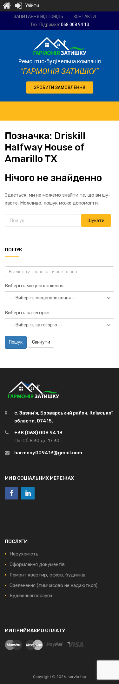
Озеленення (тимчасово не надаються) (53, 585)
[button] (59, 87)
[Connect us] (11, 493)
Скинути (41, 342)
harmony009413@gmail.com (48, 453)
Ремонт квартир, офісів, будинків (47, 575)
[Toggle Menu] (110, 107)
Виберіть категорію (27, 313)
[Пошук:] (43, 220)
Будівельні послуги (31, 595)
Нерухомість (24, 554)
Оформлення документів (37, 564)
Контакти (85, 16)
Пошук (16, 342)
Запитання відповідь (38, 16)
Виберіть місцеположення (34, 286)
